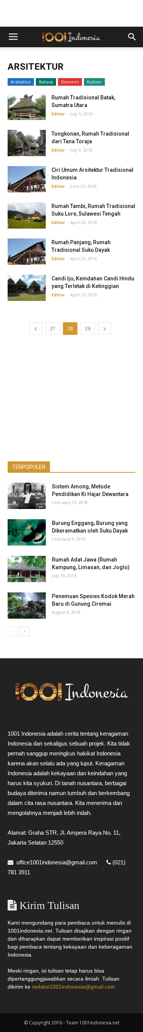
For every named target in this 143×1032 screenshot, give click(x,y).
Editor (58, 114)
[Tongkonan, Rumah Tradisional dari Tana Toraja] (27, 143)
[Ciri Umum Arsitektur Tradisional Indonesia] (27, 179)
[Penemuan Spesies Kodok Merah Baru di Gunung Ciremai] (27, 605)
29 (87, 328)
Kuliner (94, 82)
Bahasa (46, 82)
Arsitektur (21, 82)
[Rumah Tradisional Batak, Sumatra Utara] (27, 107)
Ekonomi (70, 82)
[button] (132, 37)
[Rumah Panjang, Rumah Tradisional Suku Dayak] (27, 251)
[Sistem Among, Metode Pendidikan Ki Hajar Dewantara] (27, 496)
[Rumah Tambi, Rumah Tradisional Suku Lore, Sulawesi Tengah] (27, 215)
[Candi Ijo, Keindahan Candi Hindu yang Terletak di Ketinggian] (27, 288)
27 (52, 328)
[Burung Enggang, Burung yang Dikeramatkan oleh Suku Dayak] (27, 532)
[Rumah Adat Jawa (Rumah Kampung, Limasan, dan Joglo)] (27, 569)
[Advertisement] (72, 13)
